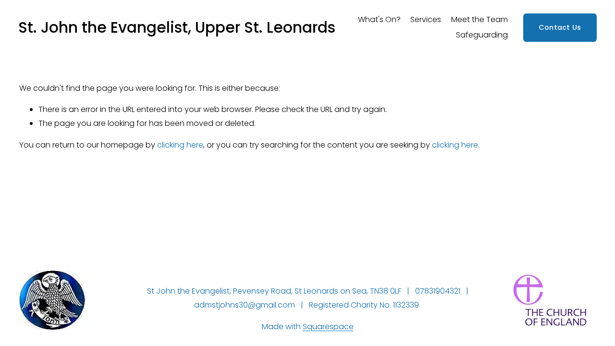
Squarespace (328, 326)
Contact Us (560, 27)
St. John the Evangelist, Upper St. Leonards (176, 27)
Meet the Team (479, 19)
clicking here (180, 144)
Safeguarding (482, 34)
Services (425, 19)
